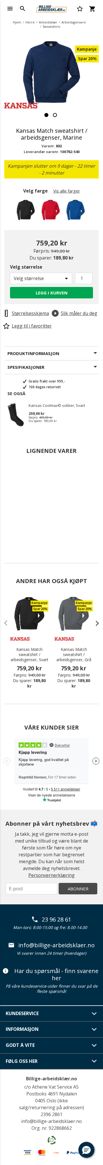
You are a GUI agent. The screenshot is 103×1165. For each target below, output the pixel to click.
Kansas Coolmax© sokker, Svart (57, 405)
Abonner (78, 888)
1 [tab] (46, 115)
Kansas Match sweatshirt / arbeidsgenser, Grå (73, 654)
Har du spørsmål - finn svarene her (56, 974)
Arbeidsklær (48, 22)
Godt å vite (20, 1045)
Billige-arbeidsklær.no (51, 1078)
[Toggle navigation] (10, 8)
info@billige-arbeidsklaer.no (56, 945)
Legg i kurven (52, 293)
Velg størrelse (26, 267)
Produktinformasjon (33, 353)
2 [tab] (55, 115)
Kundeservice (22, 1013)
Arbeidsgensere (74, 22)
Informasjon (22, 1029)
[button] (86, 1150)
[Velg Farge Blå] (76, 212)
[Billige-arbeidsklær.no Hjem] (51, 8)
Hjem (17, 22)
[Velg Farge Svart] (27, 212)
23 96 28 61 (56, 919)
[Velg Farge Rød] (52, 212)
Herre (30, 22)
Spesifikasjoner (25, 367)
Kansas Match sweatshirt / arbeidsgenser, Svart (29, 654)
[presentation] (94, 623)
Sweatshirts (51, 26)
